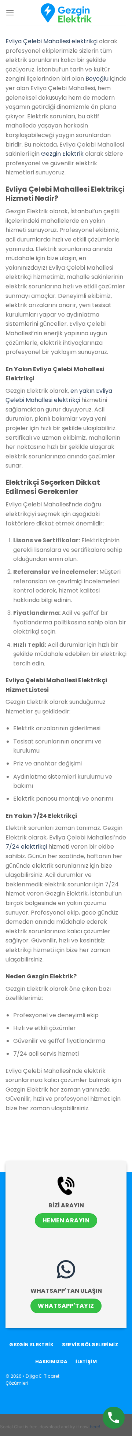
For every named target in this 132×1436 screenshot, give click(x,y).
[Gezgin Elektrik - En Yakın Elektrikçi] (66, 13)
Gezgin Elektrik (62, 153)
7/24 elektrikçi (26, 846)
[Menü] (10, 13)
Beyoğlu (97, 78)
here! (95, 1426)
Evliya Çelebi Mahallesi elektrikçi (52, 41)
